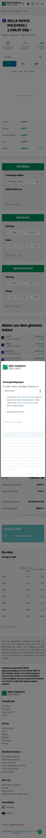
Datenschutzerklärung (26, 403)
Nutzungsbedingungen (26, 397)
